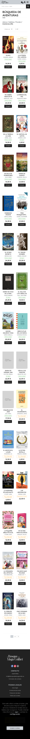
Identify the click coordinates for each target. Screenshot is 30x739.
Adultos (12, 22)
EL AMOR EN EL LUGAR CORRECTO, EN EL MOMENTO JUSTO (8, 451)
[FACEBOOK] (12, 666)
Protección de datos (15, 693)
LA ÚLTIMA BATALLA (22, 451)
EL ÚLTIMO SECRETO (8, 253)
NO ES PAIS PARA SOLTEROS (22, 531)
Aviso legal (15, 687)
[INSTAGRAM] (15, 666)
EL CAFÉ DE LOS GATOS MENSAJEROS (22, 135)
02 (15, 636)
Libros (4, 22)
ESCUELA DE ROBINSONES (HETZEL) (8, 174)
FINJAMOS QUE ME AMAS (22, 572)
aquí (16, 712)
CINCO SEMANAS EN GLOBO (22, 612)
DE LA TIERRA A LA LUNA (8, 135)
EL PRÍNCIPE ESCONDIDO (8, 612)
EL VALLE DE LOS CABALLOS (22, 292)
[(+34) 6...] (18, 666)
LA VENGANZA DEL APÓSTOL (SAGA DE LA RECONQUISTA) (8, 572)
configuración (15, 714)
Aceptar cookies (15, 728)
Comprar (8, 67)
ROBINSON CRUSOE (8, 214)
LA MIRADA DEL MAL (22, 95)
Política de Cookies (15, 695)
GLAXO (8, 55)
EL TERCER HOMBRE (21, 253)
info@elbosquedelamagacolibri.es (15, 676)
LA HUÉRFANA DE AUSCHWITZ (8, 491)
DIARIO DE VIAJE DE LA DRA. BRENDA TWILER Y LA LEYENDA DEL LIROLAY (8, 292)
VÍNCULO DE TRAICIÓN (22, 371)
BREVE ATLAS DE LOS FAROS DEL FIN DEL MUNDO (22, 332)
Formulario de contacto (15, 679)
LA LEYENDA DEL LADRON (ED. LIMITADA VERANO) (21, 56)
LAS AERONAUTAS (22, 491)
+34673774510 (15, 673)
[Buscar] (28, 6)
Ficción (18, 22)
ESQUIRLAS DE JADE (8, 411)
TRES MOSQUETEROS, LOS (22, 214)
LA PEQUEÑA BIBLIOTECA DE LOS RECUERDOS (8, 532)
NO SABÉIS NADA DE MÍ (8, 95)
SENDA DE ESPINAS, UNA (8, 371)
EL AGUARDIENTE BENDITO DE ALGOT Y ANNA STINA (22, 411)
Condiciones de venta (15, 690)
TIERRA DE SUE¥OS (22, 174)
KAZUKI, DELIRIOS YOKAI (8, 332)
